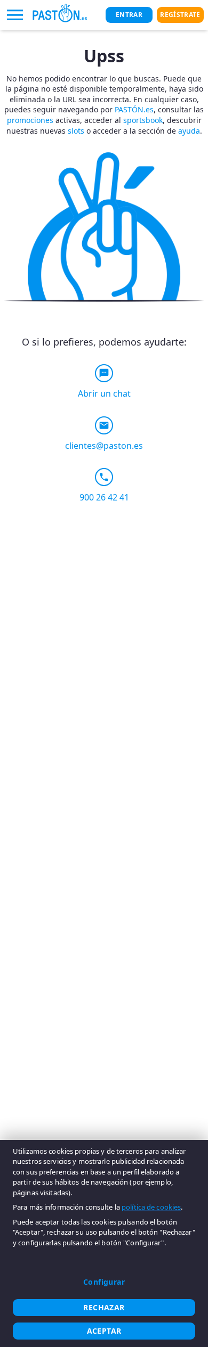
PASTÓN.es (134, 109)
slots (76, 131)
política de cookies (151, 1207)
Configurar (104, 1282)
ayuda (189, 131)
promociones (30, 120)
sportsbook (143, 120)
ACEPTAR (104, 1331)
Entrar (129, 14)
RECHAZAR (103, 1307)
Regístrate (180, 14)
